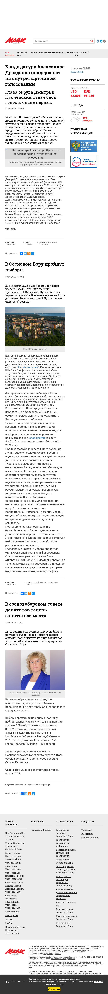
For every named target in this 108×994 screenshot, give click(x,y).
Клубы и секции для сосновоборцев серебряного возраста (66, 894)
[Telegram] (25, 253)
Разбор (9, 923)
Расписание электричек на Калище (62, 842)
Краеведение (12, 911)
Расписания (37, 53)
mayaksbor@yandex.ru (52, 954)
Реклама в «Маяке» (41, 829)
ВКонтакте (87, 833)
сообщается (37, 437)
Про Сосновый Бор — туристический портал (15, 836)
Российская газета (28, 367)
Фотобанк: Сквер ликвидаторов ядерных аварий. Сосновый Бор (14, 887)
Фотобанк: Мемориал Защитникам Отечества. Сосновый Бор (13, 901)
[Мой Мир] (32, 253)
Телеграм (86, 829)
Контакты (61, 53)
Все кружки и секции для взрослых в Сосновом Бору (64, 881)
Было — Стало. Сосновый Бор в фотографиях (13, 855)
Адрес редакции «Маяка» (39, 946)
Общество (11, 244)
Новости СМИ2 (76, 72)
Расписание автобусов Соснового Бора (64, 832)
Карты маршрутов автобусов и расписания (66, 852)
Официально (49, 53)
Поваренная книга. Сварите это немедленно (15, 930)
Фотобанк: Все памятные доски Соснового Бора (14, 875)
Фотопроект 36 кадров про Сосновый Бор (13, 865)
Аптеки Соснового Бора (66, 904)
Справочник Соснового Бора (64, 861)
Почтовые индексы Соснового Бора (66, 917)
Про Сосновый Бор (82, 54)
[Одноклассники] (28, 253)
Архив (8, 919)
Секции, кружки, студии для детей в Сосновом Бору (65, 869)
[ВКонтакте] (21, 253)
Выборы (28, 244)
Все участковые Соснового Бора (64, 911)
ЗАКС (29, 584)
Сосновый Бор (22, 54)
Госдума (54, 582)
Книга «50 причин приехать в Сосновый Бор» (15, 846)
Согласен (54, 989)
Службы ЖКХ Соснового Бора (64, 924)
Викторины (11, 915)
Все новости (9, 54)
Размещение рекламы (38, 957)
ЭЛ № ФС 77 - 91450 (66, 952)
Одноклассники (90, 837)
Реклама (70, 53)
